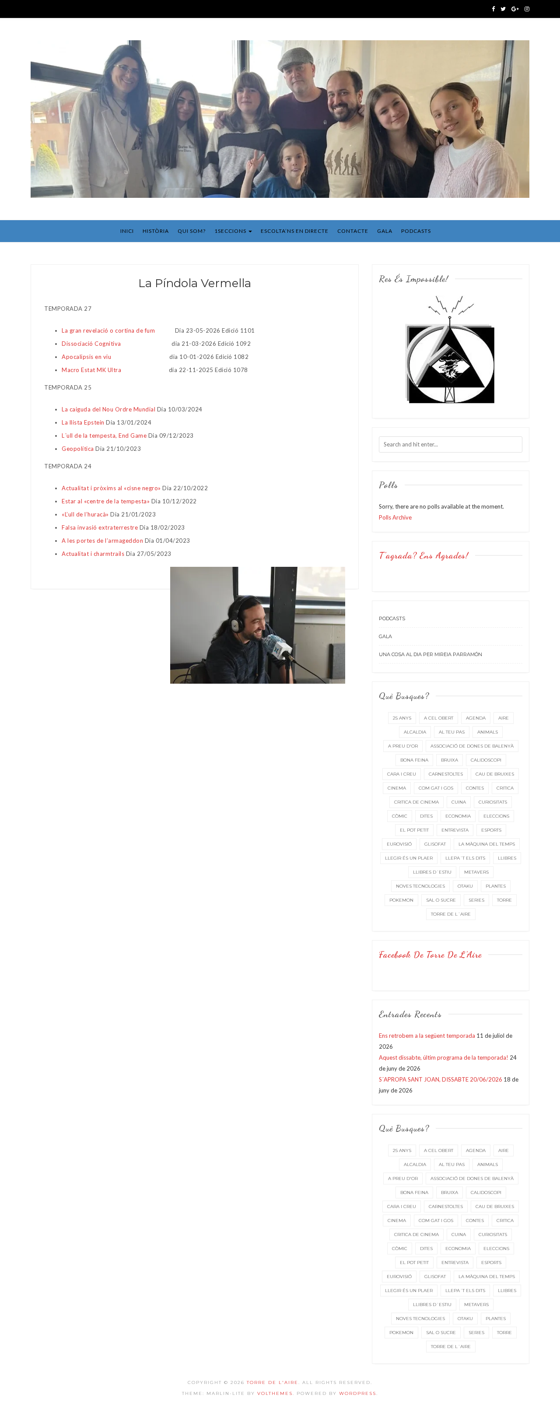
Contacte (352, 231)
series (476, 900)
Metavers (476, 872)
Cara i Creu (401, 774)
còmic (399, 816)
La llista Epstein (83, 422)
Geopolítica (78, 448)
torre (504, 900)
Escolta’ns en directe (295, 231)
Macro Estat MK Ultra (91, 369)
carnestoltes (446, 774)
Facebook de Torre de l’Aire (430, 954)
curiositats (493, 802)
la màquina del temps (486, 844)
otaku (465, 886)
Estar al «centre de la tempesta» (106, 501)
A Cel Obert (438, 718)
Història (156, 231)
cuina (459, 802)
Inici (127, 231)
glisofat (435, 844)
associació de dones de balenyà (472, 746)
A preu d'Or (403, 746)
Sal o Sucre (441, 900)
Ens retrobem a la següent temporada (427, 1035)
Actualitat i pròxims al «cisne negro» (111, 488)
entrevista (455, 830)
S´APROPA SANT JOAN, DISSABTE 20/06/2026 (440, 1079)
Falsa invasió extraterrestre (100, 527)
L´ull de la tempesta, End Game (104, 435)
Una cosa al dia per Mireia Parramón (430, 654)
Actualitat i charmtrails (93, 553)
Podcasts (416, 231)
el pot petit (414, 830)
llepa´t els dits (465, 858)
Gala (384, 231)
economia (458, 816)
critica (505, 788)
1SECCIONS (231, 231)
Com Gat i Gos (436, 788)
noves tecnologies (420, 886)
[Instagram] (527, 8)
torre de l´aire (451, 914)
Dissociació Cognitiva (91, 343)
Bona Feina (414, 760)
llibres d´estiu (432, 872)
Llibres (507, 858)
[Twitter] (503, 8)
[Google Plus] (515, 8)
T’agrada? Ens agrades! (424, 555)
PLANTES (496, 886)
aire (503, 718)
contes (475, 788)
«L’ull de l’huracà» (85, 514)
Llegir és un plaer (409, 858)
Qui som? (192, 231)
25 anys (402, 718)
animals (487, 732)
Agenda (476, 718)
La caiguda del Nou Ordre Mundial (108, 409)
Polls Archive (395, 517)
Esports (491, 830)
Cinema (397, 788)
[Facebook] (493, 8)
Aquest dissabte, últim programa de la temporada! (443, 1057)
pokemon (401, 900)
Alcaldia (415, 732)
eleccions (496, 816)
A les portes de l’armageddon (102, 540)
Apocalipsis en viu (87, 356)
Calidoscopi (486, 760)
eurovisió (399, 844)
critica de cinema (416, 802)
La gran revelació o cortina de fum (109, 330)
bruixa (449, 760)
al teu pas (452, 732)
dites (426, 816)
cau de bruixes (495, 774)
